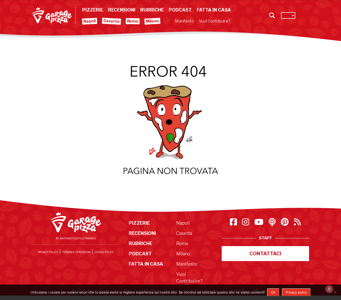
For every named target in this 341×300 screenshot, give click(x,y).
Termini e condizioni (76, 252)
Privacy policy (296, 292)
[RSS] (297, 223)
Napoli (89, 21)
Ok (273, 292)
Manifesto (184, 21)
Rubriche (152, 9)
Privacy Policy (48, 252)
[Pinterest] (285, 223)
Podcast (180, 9)
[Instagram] (246, 223)
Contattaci (265, 254)
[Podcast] (273, 223)
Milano (152, 21)
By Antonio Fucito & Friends (76, 238)
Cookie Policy (104, 252)
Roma (132, 21)
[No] (334, 292)
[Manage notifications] (329, 289)
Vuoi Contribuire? (214, 21)
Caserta (111, 21)
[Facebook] (234, 223)
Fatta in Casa (214, 9)
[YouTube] (259, 223)
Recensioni (121, 9)
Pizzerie (92, 9)
